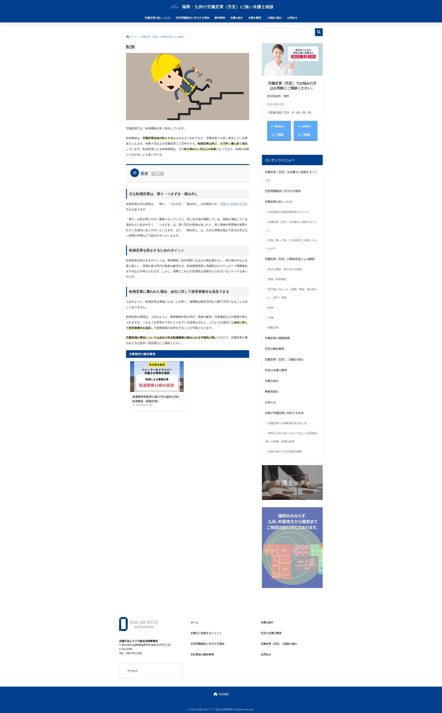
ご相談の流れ (274, 17)
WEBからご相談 (277, 130)
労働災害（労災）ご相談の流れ (284, 359)
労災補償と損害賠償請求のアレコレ (289, 211)
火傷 (270, 317)
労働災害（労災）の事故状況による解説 (290, 258)
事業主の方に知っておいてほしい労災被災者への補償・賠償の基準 (291, 437)
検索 (319, 32)
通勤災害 (273, 327)
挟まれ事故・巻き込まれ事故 (285, 269)
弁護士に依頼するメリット (206, 633)
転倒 (270, 307)
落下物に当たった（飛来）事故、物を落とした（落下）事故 (291, 293)
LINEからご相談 (304, 130)
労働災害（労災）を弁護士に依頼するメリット (291, 176)
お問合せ (292, 17)
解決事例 (220, 17)
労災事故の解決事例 (202, 654)
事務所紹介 (272, 391)
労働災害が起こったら (158, 17)
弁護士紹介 (236, 17)
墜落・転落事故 (277, 279)
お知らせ (270, 402)
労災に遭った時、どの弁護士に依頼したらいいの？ (291, 244)
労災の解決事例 (274, 348)
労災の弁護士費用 (276, 370)
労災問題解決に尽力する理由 (192, 17)
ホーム (194, 622)
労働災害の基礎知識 (277, 337)
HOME (223, 694)
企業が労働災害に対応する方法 (284, 412)
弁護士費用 (254, 17)
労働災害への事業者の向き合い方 (287, 423)
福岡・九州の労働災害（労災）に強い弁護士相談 (227, 6)
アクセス (132, 670)
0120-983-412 (275, 104)
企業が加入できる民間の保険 (285, 451)
